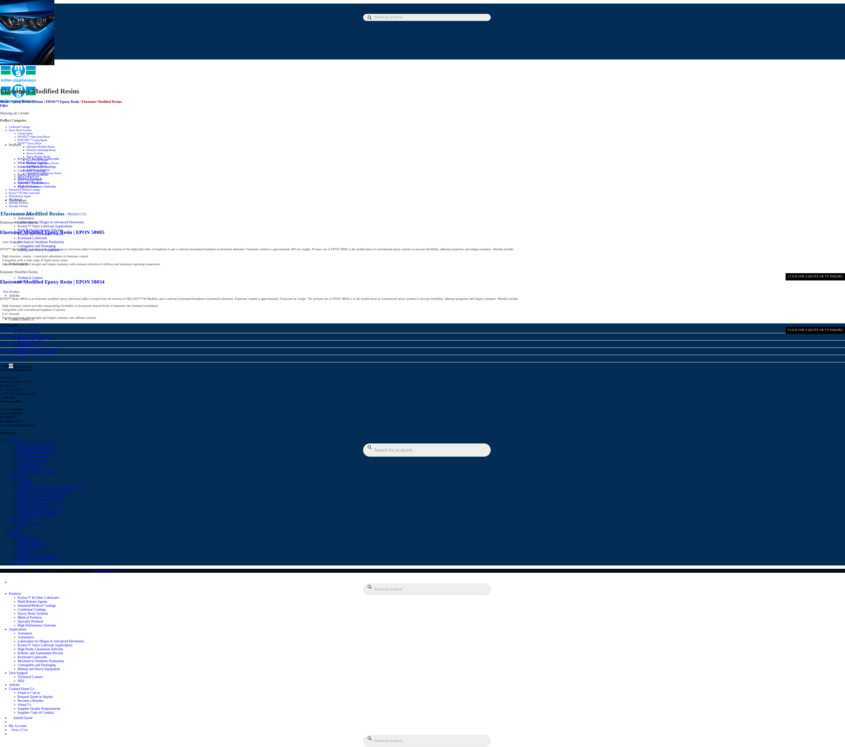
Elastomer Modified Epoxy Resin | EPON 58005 (52, 232)
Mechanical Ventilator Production (41, 242)
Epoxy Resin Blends (37, 159)
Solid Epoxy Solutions (38, 169)
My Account (17, 726)
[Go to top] (3, 575)
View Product (10, 242)
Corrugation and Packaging (37, 246)
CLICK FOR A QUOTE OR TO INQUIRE (815, 276)
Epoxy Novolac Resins (38, 156)
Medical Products (30, 464)
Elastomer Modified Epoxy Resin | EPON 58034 (52, 282)
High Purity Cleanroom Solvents (40, 496)
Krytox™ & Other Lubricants (24, 193)
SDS (21, 528)
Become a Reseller (31, 341)
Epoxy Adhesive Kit (28, 176)
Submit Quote (23, 367)
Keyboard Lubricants (32, 238)
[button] (4, 106)
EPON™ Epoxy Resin (62, 102)
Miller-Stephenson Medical (16, 344)
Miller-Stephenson (11, 336)
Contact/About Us (21, 536)
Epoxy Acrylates (35, 153)
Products (15, 440)
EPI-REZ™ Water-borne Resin (34, 136)
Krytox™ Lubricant (12, 329)
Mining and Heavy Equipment (39, 516)
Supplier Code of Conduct (36, 353)
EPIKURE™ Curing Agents (32, 140)
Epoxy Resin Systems (27, 102)
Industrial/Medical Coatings (37, 452)
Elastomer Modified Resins (40, 146)
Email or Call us (29, 333)
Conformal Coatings (19, 126)
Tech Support (18, 520)
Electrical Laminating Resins (41, 150)
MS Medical (15, 199)
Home (4, 102)
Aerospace (25, 480)
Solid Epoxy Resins (36, 166)
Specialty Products (18, 202)
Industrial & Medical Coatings (24, 189)
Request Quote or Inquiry (35, 337)
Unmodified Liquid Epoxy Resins (44, 173)
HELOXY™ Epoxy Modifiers (34, 183)
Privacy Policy (104, 571)
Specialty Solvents (18, 206)
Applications (17, 476)
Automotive (26, 218)
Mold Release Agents (20, 196)
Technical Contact (30, 278)
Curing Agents (25, 133)
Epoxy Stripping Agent (30, 179)
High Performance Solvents (37, 472)
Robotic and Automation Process (40, 500)
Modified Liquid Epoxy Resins (42, 163)
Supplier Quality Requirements (39, 349)
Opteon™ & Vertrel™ (13, 358)
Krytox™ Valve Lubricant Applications (45, 226)
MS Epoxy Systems (28, 186)
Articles (14, 295)
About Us (24, 551)
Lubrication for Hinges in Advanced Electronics (51, 222)
